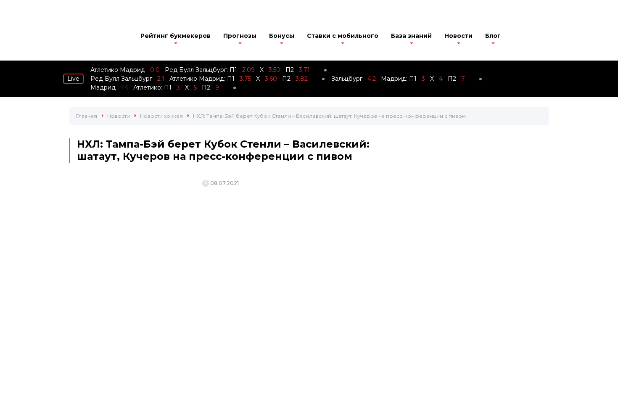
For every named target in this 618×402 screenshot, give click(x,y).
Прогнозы (239, 36)
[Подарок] (519, 37)
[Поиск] (543, 36)
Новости (458, 36)
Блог (493, 36)
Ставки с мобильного (342, 36)
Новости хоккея (161, 116)
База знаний (411, 36)
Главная (86, 116)
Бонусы (281, 36)
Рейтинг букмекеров (175, 36)
